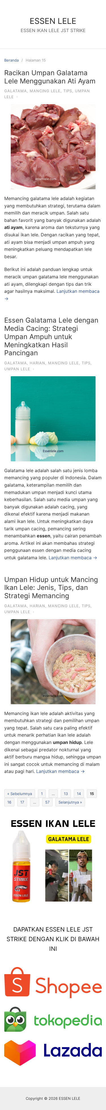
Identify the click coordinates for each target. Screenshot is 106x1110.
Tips (67, 91)
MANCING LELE (45, 91)
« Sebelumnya (19, 793)
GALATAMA (15, 91)
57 (47, 802)
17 (22, 802)
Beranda (11, 60)
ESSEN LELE (53, 21)
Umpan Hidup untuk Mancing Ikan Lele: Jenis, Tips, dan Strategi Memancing (51, 587)
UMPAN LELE (17, 369)
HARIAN (37, 363)
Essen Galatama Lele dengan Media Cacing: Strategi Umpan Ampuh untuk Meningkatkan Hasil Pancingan (51, 336)
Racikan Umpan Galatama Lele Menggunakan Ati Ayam (50, 77)
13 (66, 793)
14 (79, 793)
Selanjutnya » (70, 802)
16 (9, 802)
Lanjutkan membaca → (73, 557)
